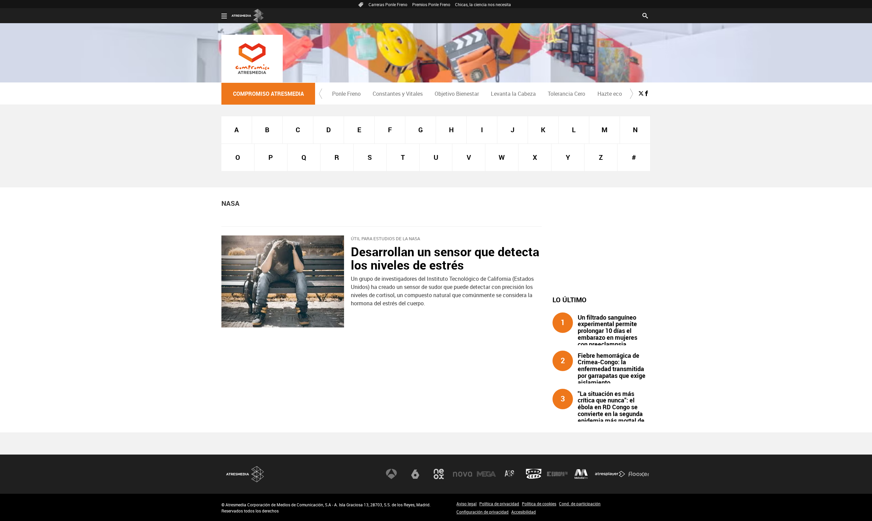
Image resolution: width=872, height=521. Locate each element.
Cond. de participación (580, 503)
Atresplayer (610, 474)
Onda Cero (534, 474)
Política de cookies (539, 503)
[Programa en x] (641, 93)
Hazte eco (609, 93)
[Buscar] (645, 15)
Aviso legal (466, 503)
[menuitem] (346, 94)
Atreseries (510, 474)
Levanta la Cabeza (513, 93)
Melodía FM (581, 474)
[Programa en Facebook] (646, 93)
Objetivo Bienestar (457, 93)
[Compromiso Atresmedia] (252, 58)
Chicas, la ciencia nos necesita (483, 4)
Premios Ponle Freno (431, 4)
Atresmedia (245, 474)
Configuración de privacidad (482, 512)
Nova (462, 474)
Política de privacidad (499, 503)
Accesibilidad (523, 512)
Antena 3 (391, 474)
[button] (320, 94)
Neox (439, 474)
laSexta (415, 474)
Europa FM (557, 474)
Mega (486, 474)
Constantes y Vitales (398, 93)
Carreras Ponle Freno (388, 4)
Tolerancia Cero (566, 93)
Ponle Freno (346, 93)
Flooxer (638, 474)
